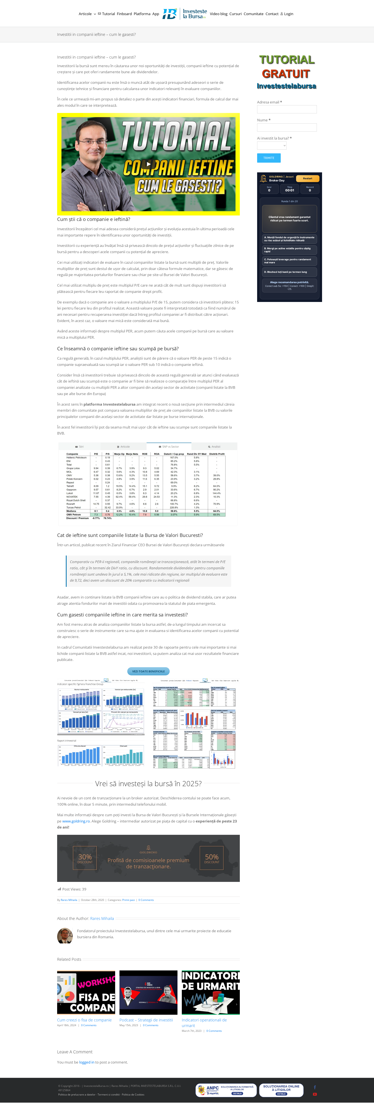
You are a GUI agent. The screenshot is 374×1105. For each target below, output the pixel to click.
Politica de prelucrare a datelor (76, 1096)
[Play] (148, 164)
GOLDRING (276, 176)
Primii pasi (128, 900)
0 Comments (146, 900)
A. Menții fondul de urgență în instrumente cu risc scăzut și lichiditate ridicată (289, 239)
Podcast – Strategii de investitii (146, 1019)
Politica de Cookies (133, 1096)
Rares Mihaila (69, 900)
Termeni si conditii (109, 1096)
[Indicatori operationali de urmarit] (211, 972)
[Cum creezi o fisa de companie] (86, 972)
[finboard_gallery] (196, 680)
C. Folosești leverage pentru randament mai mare (287, 261)
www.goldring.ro (76, 821)
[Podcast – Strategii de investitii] (148, 972)
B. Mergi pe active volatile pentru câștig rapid (287, 250)
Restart (307, 178)
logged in (86, 1063)
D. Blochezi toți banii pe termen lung (285, 271)
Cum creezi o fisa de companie (84, 1019)
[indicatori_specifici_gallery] (101, 680)
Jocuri (289, 176)
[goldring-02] (148, 836)
